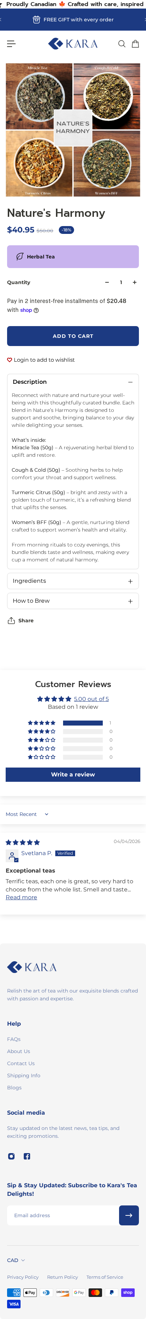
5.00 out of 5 (91, 699)
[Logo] (73, 43)
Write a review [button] (73, 774)
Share (26, 620)
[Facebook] (27, 1156)
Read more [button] (21, 897)
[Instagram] (11, 1156)
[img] (23, 842)
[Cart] (135, 44)
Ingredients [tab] (29, 580)
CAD (12, 1260)
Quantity (18, 282)
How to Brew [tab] (31, 600)
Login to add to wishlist (44, 359)
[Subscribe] (129, 1215)
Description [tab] (30, 381)
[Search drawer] (121, 44)
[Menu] (11, 44)
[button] (42, 723)
